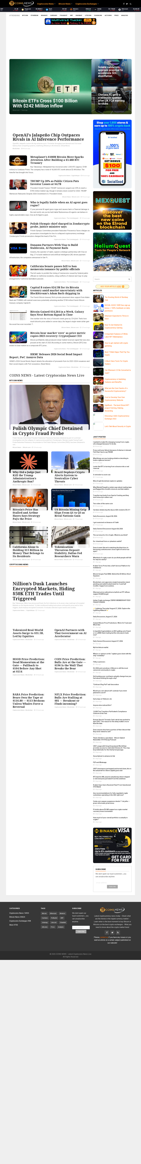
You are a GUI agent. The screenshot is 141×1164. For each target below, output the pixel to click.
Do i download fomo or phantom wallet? (107, 541)
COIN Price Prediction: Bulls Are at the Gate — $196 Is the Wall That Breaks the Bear (70, 663)
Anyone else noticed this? (102, 705)
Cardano (53, 15)
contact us (104, 937)
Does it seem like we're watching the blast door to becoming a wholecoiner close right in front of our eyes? (111, 549)
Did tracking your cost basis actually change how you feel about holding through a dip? (112, 677)
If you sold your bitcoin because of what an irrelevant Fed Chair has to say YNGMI (112, 451)
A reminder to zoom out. (102, 475)
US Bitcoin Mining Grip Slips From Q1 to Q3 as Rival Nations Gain (70, 512)
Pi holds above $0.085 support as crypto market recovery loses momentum (110, 810)
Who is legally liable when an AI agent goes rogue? (58, 204)
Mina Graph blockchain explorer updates (107, 481)
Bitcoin (25, 15)
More (13, 925)
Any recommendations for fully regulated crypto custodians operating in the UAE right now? (110, 794)
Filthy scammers (99, 662)
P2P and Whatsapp (99, 762)
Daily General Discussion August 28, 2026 (108, 529)
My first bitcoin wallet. (101, 647)
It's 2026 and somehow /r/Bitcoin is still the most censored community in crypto (110, 669)
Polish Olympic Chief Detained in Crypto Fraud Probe (48, 430)
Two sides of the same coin (103, 503)
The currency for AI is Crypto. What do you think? (110, 535)
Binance (44, 15)
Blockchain (16, 148)
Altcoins (108, 15)
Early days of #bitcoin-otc (102, 699)
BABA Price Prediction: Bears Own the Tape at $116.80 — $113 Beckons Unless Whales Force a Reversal (29, 701)
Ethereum (34, 15)
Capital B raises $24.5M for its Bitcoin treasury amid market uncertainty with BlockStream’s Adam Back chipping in (56, 290)
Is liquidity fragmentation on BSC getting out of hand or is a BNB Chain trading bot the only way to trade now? (112, 633)
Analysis (124, 15)
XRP (71, 15)
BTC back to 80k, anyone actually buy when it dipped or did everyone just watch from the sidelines (111, 778)
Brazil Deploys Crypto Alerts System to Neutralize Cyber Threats (70, 476)
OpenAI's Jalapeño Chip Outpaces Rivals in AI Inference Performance (48, 137)
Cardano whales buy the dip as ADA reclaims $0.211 (111, 510)
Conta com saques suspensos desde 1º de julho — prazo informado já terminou (111, 802)
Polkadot (63, 15)
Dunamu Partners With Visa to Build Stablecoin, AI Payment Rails (54, 246)
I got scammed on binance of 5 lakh (106, 522)
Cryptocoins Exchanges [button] (86, 4)
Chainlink (98, 15)
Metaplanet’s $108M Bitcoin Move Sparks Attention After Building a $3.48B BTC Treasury (57, 160)
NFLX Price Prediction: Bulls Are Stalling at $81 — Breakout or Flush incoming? (70, 699)
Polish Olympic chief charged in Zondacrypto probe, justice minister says (60, 225)
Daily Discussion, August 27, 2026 (105, 617)
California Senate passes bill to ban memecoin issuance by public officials (55, 267)
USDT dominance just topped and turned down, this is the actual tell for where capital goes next (112, 769)
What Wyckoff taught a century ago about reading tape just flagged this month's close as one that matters (112, 488)
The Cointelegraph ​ (73, 218)
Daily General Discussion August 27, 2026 (108, 641)
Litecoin (88, 15)
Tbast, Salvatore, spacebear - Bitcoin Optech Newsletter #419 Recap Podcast (109, 739)
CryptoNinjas (75, 175)
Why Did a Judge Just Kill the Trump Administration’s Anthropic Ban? (27, 476)
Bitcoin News (66, 197)
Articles (97, 290)
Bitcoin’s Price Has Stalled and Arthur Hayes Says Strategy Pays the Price (26, 514)
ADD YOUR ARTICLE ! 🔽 (112, 286)
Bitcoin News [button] (64, 4)
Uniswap (79, 15)
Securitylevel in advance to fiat (104, 756)
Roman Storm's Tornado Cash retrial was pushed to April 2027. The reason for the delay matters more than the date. (111, 721)
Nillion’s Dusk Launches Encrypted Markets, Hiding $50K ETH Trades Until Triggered (44, 591)
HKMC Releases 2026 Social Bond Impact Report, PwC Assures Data (45, 355)
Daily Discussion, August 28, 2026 (105, 516)
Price (116, 15)
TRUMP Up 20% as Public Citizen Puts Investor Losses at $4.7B (54, 182)
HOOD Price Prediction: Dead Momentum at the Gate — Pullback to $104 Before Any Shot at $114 (29, 665)
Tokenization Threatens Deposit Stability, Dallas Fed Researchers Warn (68, 551)
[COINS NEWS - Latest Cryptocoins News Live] (21, 3)
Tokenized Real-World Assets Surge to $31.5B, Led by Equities (28, 633)
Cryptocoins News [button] (45, 4)
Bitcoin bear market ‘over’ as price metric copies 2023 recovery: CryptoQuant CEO (58, 334)
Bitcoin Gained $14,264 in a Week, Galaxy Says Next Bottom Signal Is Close (57, 313)
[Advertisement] (70, 42)
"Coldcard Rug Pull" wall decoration (106, 684)
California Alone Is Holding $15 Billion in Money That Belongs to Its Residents (28, 551)
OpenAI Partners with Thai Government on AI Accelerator (70, 633)
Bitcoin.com (76, 197)
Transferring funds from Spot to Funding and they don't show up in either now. (111, 496)
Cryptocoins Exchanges (20, 921)
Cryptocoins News (64, 175)
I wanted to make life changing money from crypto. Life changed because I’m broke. (111, 443)
